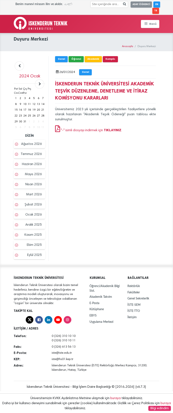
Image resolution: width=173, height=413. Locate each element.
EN (156, 4)
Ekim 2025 (34, 245)
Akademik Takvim (100, 296)
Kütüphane (96, 309)
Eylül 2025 (34, 255)
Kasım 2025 (33, 235)
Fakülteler (133, 292)
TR (155, 10)
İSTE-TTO (133, 310)
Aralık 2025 (33, 224)
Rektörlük (133, 286)
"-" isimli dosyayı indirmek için (91, 130)
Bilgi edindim (159, 408)
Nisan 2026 (33, 184)
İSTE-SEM (134, 304)
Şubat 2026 (33, 204)
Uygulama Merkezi (101, 321)
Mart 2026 (34, 194)
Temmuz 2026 (31, 154)
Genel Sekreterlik (138, 298)
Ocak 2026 (33, 214)
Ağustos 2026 (31, 144)
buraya (115, 398)
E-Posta (94, 303)
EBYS (93, 315)
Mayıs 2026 (33, 174)
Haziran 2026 (32, 164)
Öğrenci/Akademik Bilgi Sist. (104, 288)
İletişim (132, 317)
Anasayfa (127, 46)
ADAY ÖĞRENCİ (141, 4)
